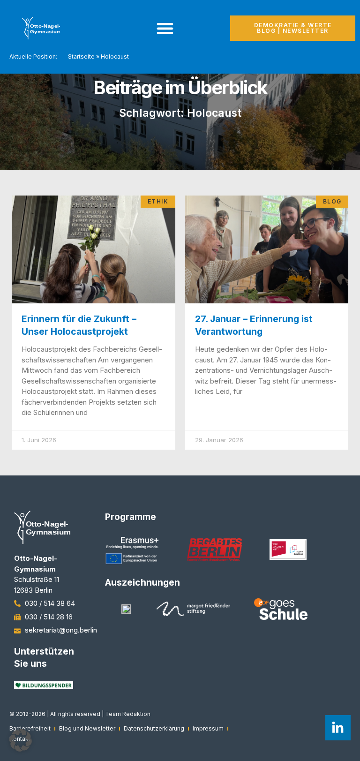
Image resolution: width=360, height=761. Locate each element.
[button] (20, 740)
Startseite (81, 56)
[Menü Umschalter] (165, 28)
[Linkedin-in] (338, 727)
